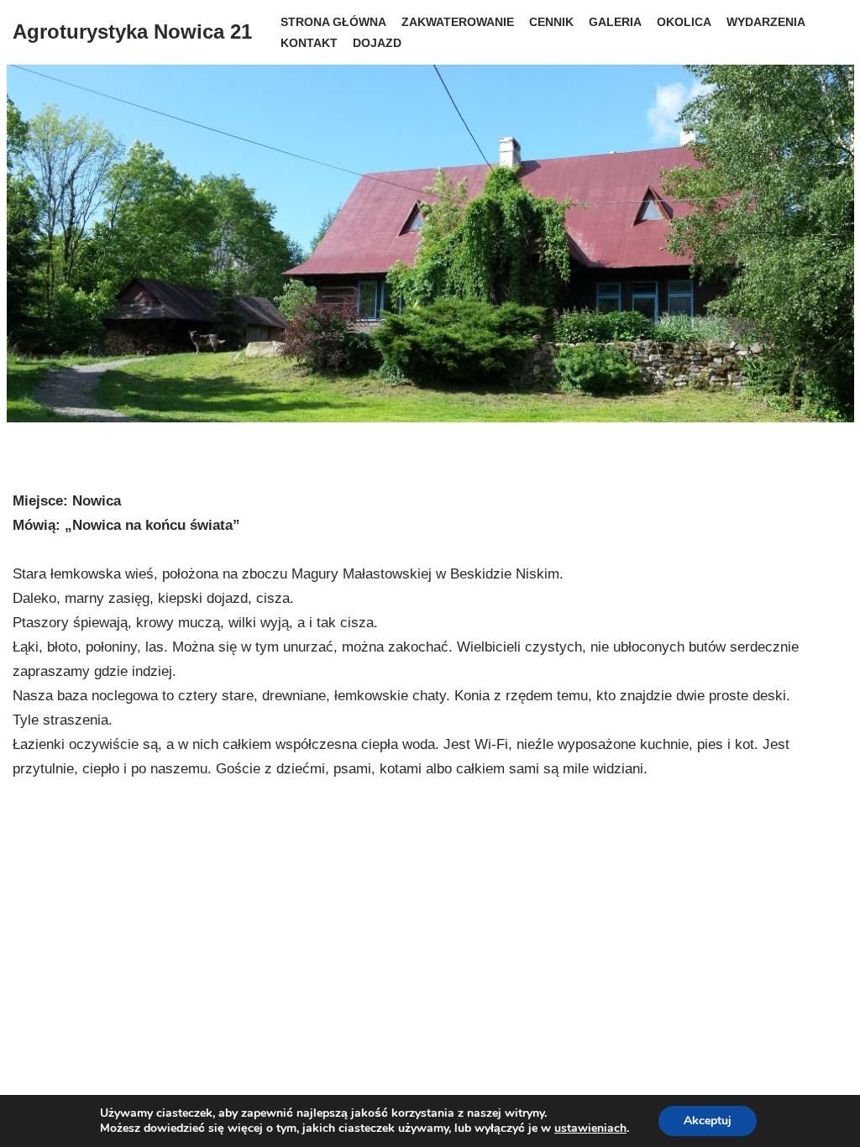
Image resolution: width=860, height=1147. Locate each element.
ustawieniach (590, 1128)
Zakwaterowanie (457, 22)
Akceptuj (708, 1121)
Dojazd (377, 43)
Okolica (684, 22)
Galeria (615, 22)
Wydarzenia (765, 22)
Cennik (551, 22)
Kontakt (309, 43)
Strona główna (333, 22)
